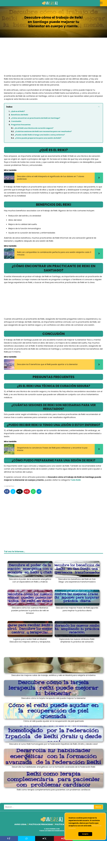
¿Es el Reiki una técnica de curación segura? (33, 128)
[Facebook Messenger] (12, 491)
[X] (19, 491)
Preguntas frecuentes (21, 124)
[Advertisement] (53, 57)
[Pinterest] (27, 491)
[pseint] (51, 821)
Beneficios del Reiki (19, 115)
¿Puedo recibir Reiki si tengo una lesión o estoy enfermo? (40, 135)
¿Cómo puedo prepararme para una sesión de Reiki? (38, 138)
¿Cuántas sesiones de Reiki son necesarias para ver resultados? (43, 131)
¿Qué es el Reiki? (18, 111)
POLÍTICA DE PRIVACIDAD (41, 824)
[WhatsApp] (33, 491)
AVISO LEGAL (20, 824)
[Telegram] (38, 491)
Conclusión (16, 121)
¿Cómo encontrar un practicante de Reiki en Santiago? (35, 118)
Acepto (85, 834)
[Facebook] (7, 491)
